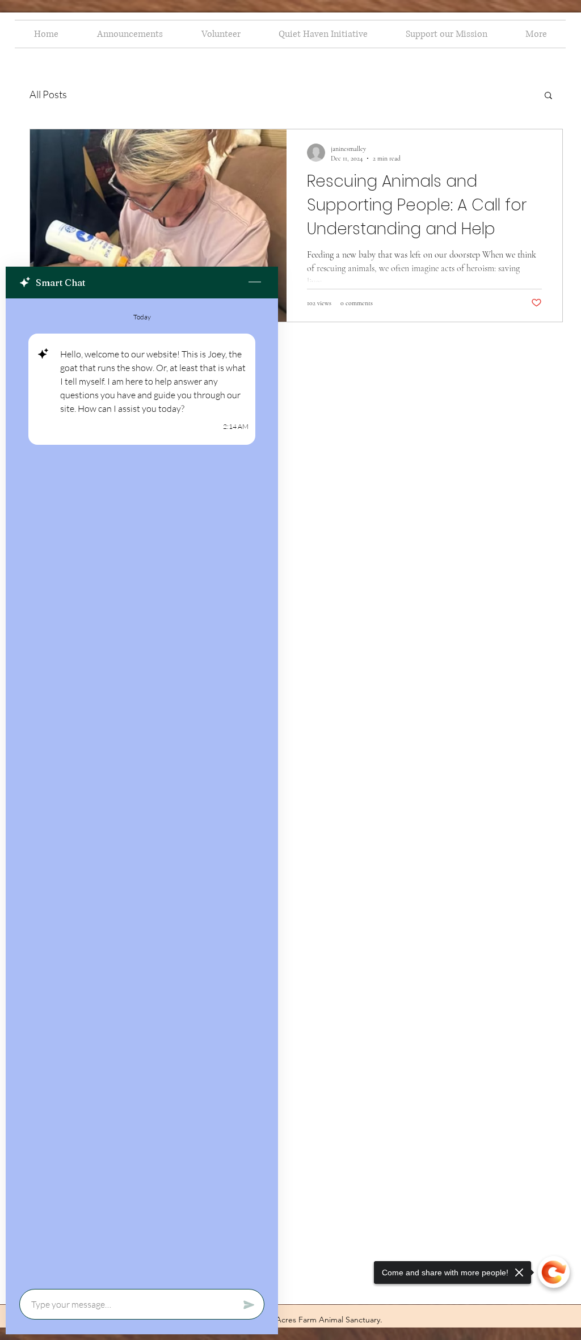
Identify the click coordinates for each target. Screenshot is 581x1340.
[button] (548, 96)
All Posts (48, 94)
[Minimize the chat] (255, 282)
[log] (142, 790)
